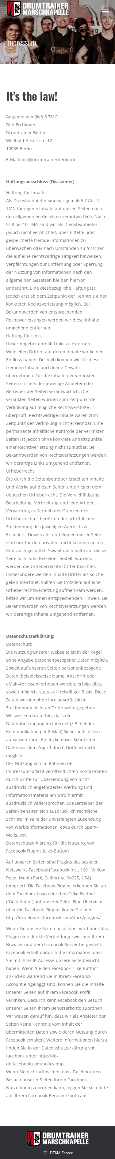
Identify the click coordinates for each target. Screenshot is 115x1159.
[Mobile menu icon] (105, 9)
